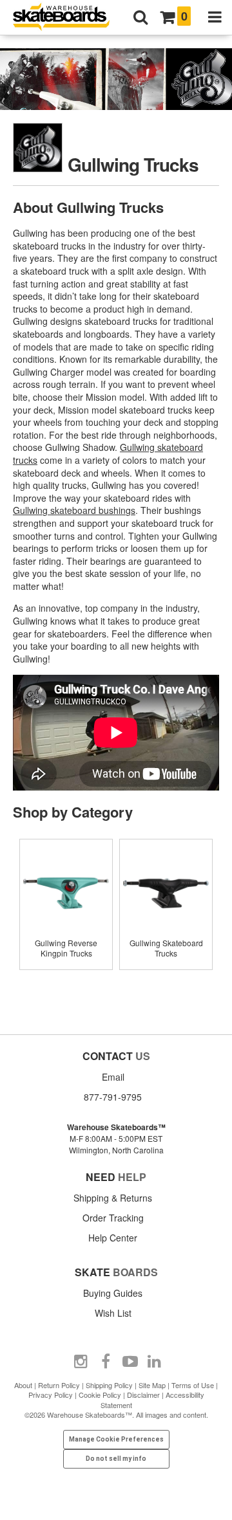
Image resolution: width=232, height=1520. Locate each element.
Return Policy (59, 1385)
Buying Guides (112, 1293)
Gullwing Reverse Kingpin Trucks (66, 947)
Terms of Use (192, 1385)
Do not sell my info (116, 1458)
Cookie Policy (100, 1394)
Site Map (152, 1385)
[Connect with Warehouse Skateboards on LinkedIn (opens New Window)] (154, 1361)
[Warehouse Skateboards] (67, 17)
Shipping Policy (109, 1385)
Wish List (113, 1312)
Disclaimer (143, 1394)
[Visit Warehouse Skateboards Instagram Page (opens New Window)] (81, 1361)
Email (113, 1076)
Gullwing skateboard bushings (74, 510)
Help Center (112, 1237)
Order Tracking (113, 1217)
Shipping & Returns (112, 1197)
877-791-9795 (113, 1096)
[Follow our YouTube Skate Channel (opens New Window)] (130, 1361)
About (23, 1385)
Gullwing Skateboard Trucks (166, 947)
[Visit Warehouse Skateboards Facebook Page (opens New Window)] (105, 1361)
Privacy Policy (50, 1394)
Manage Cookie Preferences (116, 1439)
